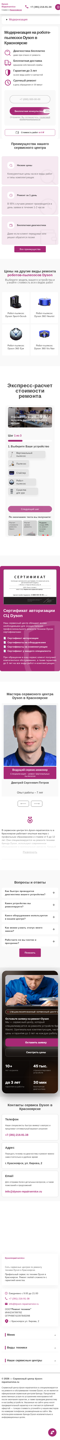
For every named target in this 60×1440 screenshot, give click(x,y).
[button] (23, 804)
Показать (30, 952)
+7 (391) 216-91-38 (41, 7)
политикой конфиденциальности (35, 118)
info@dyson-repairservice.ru (23, 1191)
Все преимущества (30, 249)
